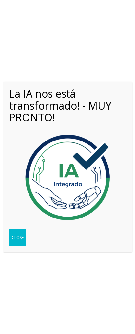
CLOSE (18, 237)
